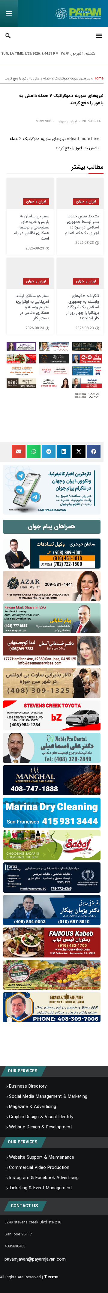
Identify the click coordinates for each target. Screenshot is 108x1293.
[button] (93, 451)
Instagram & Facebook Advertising (44, 1177)
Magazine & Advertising (32, 1106)
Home (99, 78)
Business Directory (27, 1086)
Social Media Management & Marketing (48, 1096)
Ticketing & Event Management (40, 1188)
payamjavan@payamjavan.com (35, 1259)
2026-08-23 (84, 243)
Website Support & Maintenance (41, 1157)
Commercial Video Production (39, 1167)
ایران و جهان (67, 121)
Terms (51, 1277)
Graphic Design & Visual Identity (41, 1117)
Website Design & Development (40, 1127)
